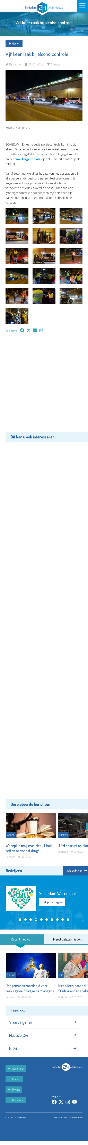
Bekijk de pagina (52, 902)
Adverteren (18, 1068)
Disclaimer (18, 1100)
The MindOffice (75, 1117)
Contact (16, 1079)
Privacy (16, 1089)
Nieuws (15, 43)
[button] (20, 919)
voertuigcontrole (28, 159)
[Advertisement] (44, 385)
